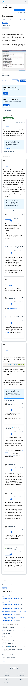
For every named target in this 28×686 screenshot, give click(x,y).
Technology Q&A (6, 5)
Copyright (7, 675)
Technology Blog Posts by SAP (9, 614)
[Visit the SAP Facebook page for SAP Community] (10, 668)
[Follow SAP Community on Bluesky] (12, 668)
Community (9, 1)
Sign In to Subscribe (19, 10)
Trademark (7, 679)
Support (21, 679)
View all (3, 661)
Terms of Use (21, 672)
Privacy (6, 672)
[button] (3, 22)
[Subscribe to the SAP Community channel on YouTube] (15, 668)
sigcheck (7, 332)
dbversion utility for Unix (13, 308)
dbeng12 (3, 75)
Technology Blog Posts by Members (10, 598)
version (8, 75)
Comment (23, 80)
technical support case (10, 455)
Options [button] (25, 10)
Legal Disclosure (21, 675)
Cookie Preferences (7, 682)
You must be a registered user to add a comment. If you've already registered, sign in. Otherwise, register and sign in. (13, 143)
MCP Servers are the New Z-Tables (10, 607)
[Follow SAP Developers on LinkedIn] (17, 668)
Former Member (9, 16)
